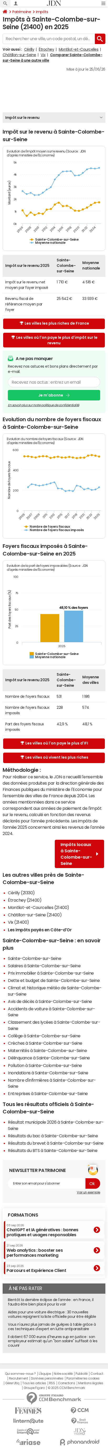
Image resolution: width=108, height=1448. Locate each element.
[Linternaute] (28, 1421)
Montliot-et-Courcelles (78, 49)
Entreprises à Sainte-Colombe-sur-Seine (48, 1093)
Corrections (66, 1383)
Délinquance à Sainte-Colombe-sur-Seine (49, 1058)
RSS (52, 1383)
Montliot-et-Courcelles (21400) (38, 907)
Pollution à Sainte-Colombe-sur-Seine (45, 1065)
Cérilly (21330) (21, 893)
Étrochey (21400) (24, 900)
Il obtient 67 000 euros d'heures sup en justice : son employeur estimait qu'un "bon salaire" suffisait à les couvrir (52, 1341)
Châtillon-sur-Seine (19, 55)
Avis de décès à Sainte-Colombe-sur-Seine (50, 1001)
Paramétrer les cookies (82, 1378)
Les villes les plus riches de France (57, 323)
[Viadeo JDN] (79, 1431)
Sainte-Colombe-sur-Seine (34, 958)
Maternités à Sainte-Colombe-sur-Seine (47, 1050)
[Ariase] (28, 1442)
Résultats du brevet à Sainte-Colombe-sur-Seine (56, 1143)
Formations (23, 1215)
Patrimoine (21, 12)
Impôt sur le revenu (22, 117)
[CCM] (79, 1410)
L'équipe (45, 1373)
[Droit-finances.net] (79, 1421)
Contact (96, 1373)
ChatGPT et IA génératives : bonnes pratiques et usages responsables (42, 1230)
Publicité (81, 1373)
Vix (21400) (18, 922)
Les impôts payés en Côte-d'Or (40, 930)
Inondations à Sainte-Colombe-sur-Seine (48, 1073)
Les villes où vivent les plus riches (56, 757)
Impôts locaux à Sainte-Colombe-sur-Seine (76, 853)
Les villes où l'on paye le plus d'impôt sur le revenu (57, 340)
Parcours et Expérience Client (36, 1268)
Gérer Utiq (12, 1383)
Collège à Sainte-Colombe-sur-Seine (44, 1036)
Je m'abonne (50, 395)
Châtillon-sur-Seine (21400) (35, 915)
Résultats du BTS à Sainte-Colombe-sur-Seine (52, 1150)
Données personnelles (47, 1378)
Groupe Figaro (34, 1387)
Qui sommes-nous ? (20, 1373)
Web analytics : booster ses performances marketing (35, 1250)
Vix (43, 55)
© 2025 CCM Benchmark (66, 1387)
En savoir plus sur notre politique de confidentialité (43, 405)
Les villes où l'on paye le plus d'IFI (56, 743)
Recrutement (18, 1378)
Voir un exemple (88, 1192)
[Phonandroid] (79, 1442)
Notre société (63, 1373)
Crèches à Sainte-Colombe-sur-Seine (45, 1043)
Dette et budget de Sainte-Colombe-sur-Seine (54, 980)
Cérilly (29, 49)
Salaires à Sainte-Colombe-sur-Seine (44, 966)
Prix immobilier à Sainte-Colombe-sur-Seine (51, 973)
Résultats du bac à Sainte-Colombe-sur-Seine (53, 1136)
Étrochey (46, 49)
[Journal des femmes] (28, 1410)
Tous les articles (34, 1383)
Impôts (42, 12)
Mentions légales (90, 1383)
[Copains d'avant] (28, 1431)
